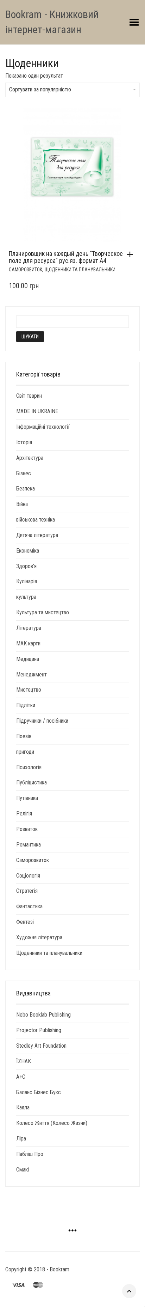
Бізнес (23, 473)
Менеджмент (31, 674)
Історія (24, 442)
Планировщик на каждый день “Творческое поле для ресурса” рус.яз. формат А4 (66, 257)
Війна (22, 504)
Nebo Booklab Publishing (43, 1014)
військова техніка (35, 519)
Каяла (23, 1107)
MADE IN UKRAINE (37, 411)
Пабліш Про (29, 1154)
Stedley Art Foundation (41, 1045)
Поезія (23, 736)
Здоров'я (26, 566)
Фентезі (25, 921)
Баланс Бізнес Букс (38, 1092)
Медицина (27, 659)
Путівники (27, 798)
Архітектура (29, 457)
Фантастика (29, 906)
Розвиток (27, 829)
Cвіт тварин (29, 395)
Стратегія (27, 890)
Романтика (28, 844)
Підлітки (25, 705)
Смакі (22, 1169)
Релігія (24, 813)
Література (28, 628)
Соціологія (28, 875)
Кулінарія (26, 581)
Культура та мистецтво (42, 612)
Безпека (25, 488)
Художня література (39, 937)
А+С (20, 1076)
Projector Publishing (38, 1030)
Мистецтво (28, 689)
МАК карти (28, 643)
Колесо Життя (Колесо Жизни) (51, 1123)
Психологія (29, 767)
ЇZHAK (23, 1061)
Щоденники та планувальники (80, 269)
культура (26, 597)
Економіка (27, 550)
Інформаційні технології (43, 426)
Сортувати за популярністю (40, 89)
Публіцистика (31, 782)
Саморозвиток (25, 269)
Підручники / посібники (42, 720)
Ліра (21, 1138)
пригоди (25, 751)
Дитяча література (37, 535)
